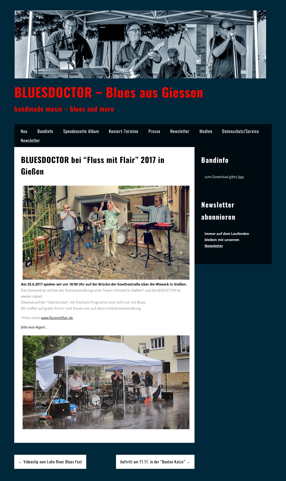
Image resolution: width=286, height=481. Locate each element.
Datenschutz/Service (240, 131)
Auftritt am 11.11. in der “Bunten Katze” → (155, 462)
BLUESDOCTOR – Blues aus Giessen (108, 91)
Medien (206, 131)
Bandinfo (45, 131)
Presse (154, 131)
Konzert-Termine (123, 131)
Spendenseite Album (81, 131)
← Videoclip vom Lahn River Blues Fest (50, 462)
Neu (24, 131)
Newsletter (179, 131)
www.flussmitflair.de (57, 317)
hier (241, 177)
